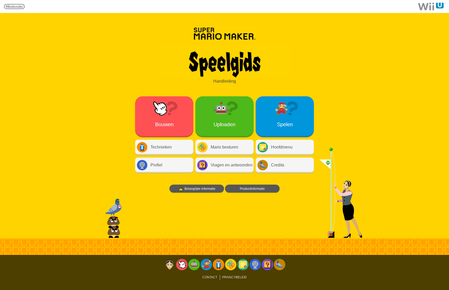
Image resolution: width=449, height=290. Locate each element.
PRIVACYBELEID (234, 277)
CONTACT (209, 277)
